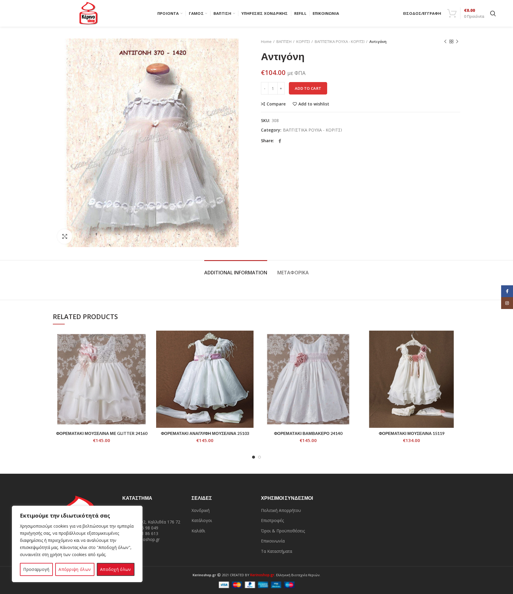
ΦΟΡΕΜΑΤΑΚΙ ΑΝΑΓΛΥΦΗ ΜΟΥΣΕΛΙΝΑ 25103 (205, 433)
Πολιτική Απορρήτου (281, 510)
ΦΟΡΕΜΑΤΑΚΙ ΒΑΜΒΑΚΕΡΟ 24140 (308, 433)
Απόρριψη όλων (74, 569)
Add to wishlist (313, 104)
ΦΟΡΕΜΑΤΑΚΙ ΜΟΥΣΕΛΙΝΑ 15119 (411, 433)
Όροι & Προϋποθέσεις (283, 531)
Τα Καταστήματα (276, 551)
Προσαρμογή (36, 569)
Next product (457, 41)
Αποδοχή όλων (115, 569)
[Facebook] (280, 141)
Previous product (445, 41)
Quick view (145, 353)
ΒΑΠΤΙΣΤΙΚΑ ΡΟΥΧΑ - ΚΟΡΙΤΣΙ (340, 41)
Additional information (235, 272)
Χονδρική (200, 510)
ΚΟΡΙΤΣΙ (303, 41)
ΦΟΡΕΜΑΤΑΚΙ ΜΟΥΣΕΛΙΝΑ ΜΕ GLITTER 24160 (101, 433)
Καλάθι (198, 531)
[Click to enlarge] (64, 236)
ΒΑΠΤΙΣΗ (284, 41)
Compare (276, 104)
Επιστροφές (272, 520)
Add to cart (308, 88)
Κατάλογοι (201, 520)
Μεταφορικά (293, 272)
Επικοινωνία (273, 541)
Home (266, 41)
